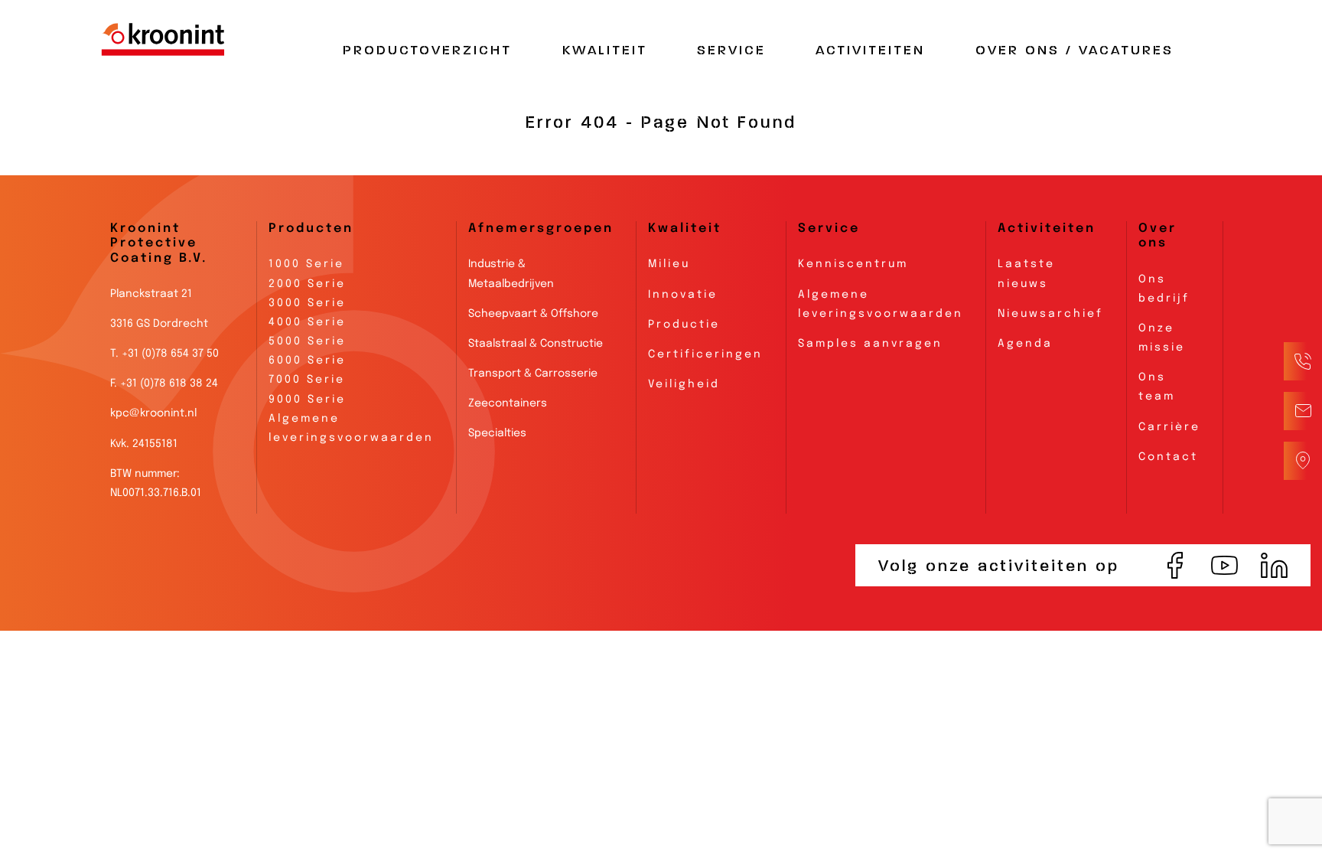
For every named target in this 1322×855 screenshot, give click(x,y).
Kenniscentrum (853, 264)
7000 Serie (307, 379)
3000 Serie (307, 303)
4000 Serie (307, 322)
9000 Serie (307, 399)
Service (731, 50)
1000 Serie (306, 264)
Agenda (1025, 343)
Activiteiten (870, 50)
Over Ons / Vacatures (1074, 50)
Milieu (669, 264)
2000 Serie (307, 284)
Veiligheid (684, 384)
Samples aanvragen (870, 343)
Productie (684, 324)
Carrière (1169, 427)
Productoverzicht (427, 50)
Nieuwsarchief (1050, 313)
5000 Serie (307, 341)
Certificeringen (705, 354)
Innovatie (683, 294)
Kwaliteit (604, 50)
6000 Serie (307, 360)
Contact (1168, 457)
